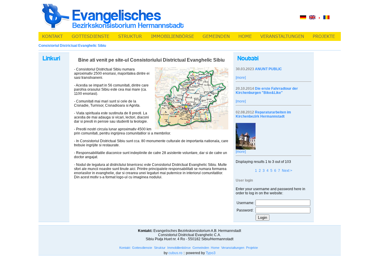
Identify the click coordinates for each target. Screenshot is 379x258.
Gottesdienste (142, 247)
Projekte (252, 247)
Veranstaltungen (232, 247)
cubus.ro (175, 253)
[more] (241, 78)
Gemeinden (200, 247)
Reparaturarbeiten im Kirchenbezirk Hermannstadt (263, 114)
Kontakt (124, 247)
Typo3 (211, 253)
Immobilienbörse (179, 247)
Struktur (160, 247)
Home (215, 247)
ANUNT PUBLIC (268, 69)
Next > (287, 171)
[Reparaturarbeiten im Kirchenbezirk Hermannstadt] (246, 148)
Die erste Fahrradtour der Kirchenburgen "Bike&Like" (267, 90)
